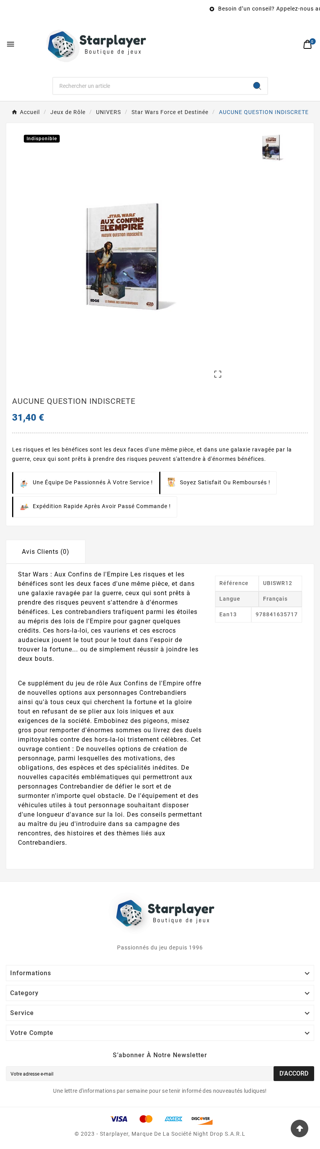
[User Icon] (290, 44)
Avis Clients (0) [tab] (45, 551)
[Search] (257, 86)
